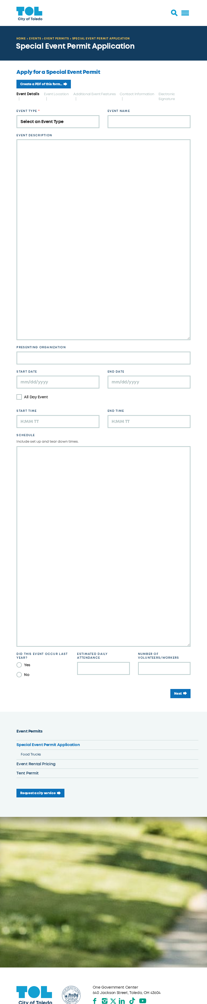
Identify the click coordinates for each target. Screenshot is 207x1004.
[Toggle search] (174, 13)
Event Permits (56, 38)
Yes (27, 664)
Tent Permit (27, 773)
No (26, 674)
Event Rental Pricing (36, 764)
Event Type (26, 111)
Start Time (26, 411)
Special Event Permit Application (101, 38)
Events (35, 38)
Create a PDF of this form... (41, 84)
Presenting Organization (40, 347)
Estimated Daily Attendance (92, 656)
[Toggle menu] (185, 13)
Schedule (25, 435)
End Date (116, 371)
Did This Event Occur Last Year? (42, 656)
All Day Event (36, 397)
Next (178, 693)
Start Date (26, 371)
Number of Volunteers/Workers (158, 656)
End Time (116, 411)
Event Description (34, 135)
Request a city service (38, 793)
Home (21, 38)
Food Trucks (31, 754)
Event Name (119, 111)
